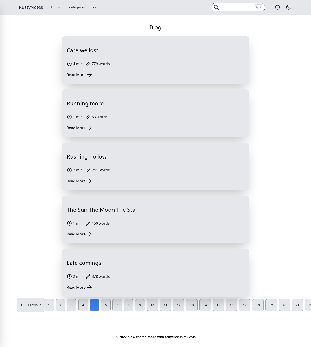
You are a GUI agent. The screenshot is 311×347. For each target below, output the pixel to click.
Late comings (84, 262)
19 (271, 305)
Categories (77, 7)
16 (231, 305)
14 (205, 305)
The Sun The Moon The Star (102, 209)
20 (284, 305)
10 (152, 305)
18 (258, 305)
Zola (192, 337)
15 (218, 305)
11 (165, 305)
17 (245, 305)
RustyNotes (31, 7)
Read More (76, 74)
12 (179, 305)
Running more (85, 103)
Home (55, 7)
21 (297, 305)
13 (192, 305)
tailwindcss (174, 337)
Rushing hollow (87, 156)
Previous (34, 305)
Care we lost (82, 50)
